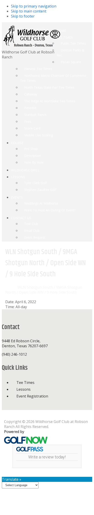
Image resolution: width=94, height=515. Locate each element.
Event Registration (32, 396)
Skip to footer (23, 16)
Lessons (23, 389)
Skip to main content (28, 11)
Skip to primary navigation (33, 6)
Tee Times (25, 382)
